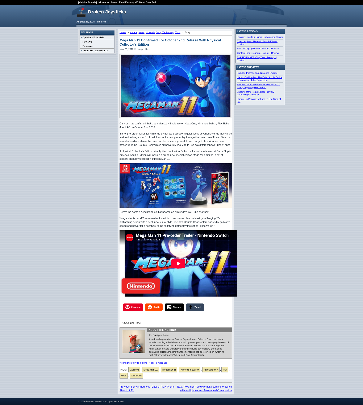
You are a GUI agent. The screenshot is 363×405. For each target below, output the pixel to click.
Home (123, 32)
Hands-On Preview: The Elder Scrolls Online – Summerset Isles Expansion (259, 79)
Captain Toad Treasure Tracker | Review (258, 53)
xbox (123, 375)
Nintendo (104, 2)
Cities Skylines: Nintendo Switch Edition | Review (257, 43)
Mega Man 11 (150, 369)
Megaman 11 (169, 369)
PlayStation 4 (211, 369)
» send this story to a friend (133, 362)
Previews (87, 46)
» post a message (158, 362)
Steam (113, 2)
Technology (168, 32)
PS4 (225, 369)
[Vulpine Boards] (87, 2)
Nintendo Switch (190, 369)
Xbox (177, 32)
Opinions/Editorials (93, 37)
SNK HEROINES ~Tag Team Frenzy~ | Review (257, 59)
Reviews (87, 42)
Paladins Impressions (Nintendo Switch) (257, 73)
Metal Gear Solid (148, 2)
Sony (158, 32)
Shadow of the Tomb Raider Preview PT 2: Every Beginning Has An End (258, 86)
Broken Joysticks (107, 11)
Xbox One (136, 375)
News (142, 32)
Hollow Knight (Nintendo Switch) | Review (258, 48)
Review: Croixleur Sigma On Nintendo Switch (260, 37)
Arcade (133, 32)
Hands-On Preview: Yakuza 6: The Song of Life (259, 100)
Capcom (134, 369)
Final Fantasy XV (128, 2)
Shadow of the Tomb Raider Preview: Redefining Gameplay (256, 93)
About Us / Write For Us (96, 50)
